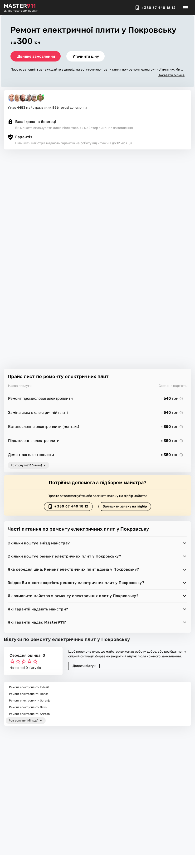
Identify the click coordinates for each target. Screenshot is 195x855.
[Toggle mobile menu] (185, 7)
